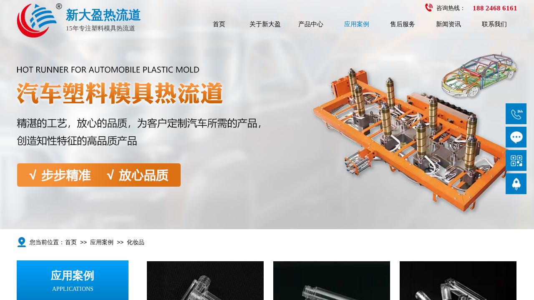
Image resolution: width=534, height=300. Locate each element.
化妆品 (135, 242)
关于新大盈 (265, 24)
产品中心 (310, 24)
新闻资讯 (448, 24)
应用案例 (356, 24)
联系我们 (494, 24)
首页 (219, 24)
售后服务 (402, 24)
